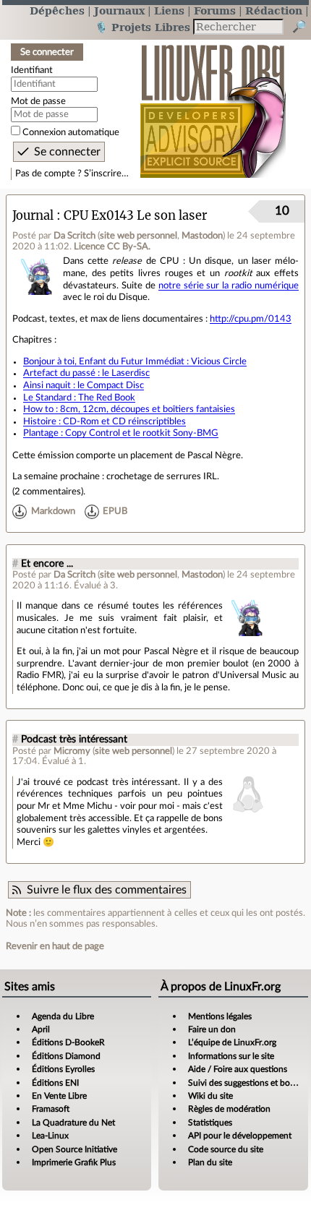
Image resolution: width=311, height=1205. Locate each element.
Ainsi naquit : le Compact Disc (83, 385)
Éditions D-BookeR (68, 1042)
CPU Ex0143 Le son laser (135, 215)
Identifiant (32, 70)
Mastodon (202, 235)
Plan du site (210, 1162)
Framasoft (50, 1109)
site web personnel (138, 235)
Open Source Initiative (74, 1149)
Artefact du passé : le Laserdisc (86, 373)
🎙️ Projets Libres (142, 27)
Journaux (119, 10)
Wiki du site (210, 1096)
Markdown (53, 511)
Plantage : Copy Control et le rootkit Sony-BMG (120, 433)
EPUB (115, 511)
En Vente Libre (59, 1096)
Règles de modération (229, 1109)
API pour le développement (239, 1135)
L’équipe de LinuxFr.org (232, 1042)
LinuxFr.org (213, 103)
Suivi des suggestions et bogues (247, 1083)
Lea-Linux (50, 1135)
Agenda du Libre (63, 1016)
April (41, 1029)
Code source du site (225, 1149)
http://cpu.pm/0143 (250, 318)
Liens (169, 10)
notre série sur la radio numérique (228, 285)
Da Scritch (74, 235)
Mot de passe (38, 101)
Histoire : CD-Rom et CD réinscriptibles (104, 421)
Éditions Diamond (66, 1056)
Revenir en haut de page (55, 946)
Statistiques (210, 1122)
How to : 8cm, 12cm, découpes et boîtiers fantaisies (129, 409)
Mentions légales (220, 1016)
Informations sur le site (231, 1056)
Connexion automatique (70, 132)
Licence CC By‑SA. (112, 246)
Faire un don (212, 1029)
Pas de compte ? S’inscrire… (72, 173)
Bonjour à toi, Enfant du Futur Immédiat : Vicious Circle (135, 361)
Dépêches (57, 10)
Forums (215, 10)
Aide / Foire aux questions (237, 1069)
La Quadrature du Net (73, 1122)
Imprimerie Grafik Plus (74, 1162)
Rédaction (273, 10)
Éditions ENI (55, 1083)
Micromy (72, 751)
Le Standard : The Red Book (79, 397)
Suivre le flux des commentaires (107, 890)
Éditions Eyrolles (63, 1069)
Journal (33, 215)
